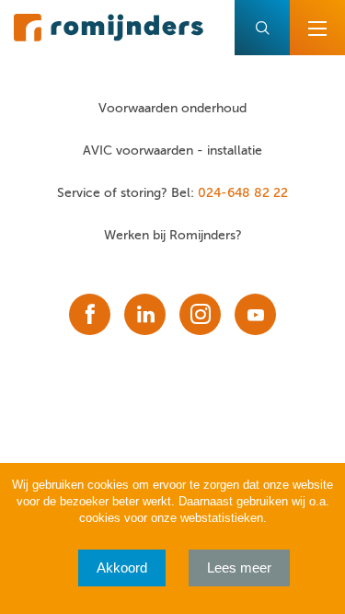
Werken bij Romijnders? (173, 235)
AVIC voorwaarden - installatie (172, 150)
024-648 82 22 (243, 193)
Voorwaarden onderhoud (172, 108)
